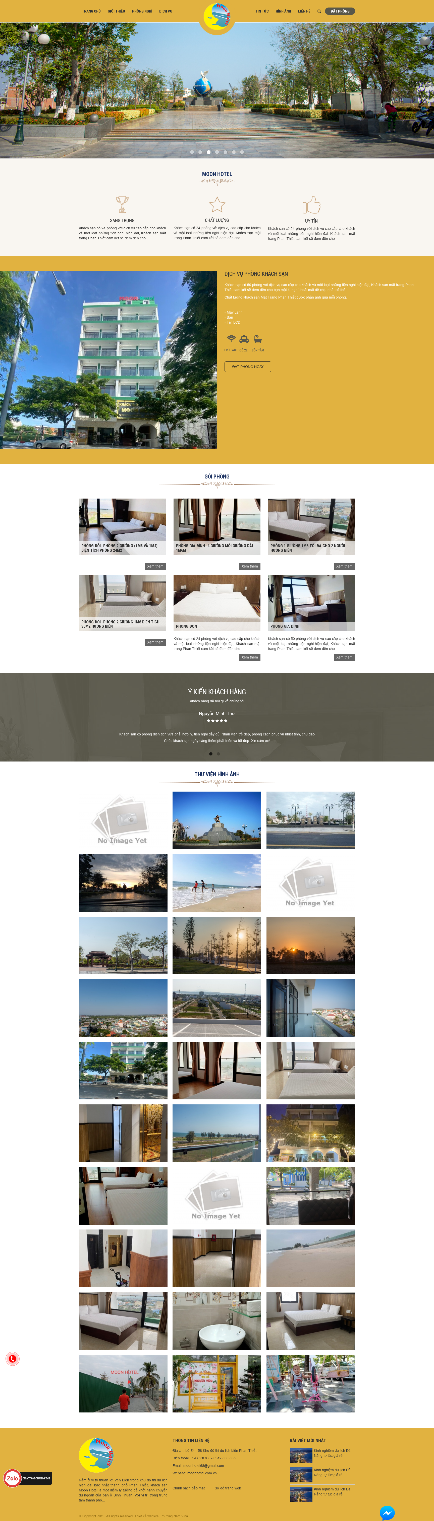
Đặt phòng (340, 11)
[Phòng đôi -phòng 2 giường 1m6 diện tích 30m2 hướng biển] (122, 603)
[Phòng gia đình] (311, 603)
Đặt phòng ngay (247, 367)
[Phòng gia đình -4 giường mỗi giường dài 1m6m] (217, 527)
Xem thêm (155, 566)
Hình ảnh (283, 11)
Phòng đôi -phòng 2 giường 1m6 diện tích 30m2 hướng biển (120, 624)
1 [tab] (210, 753)
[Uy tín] (311, 205)
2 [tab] (218, 753)
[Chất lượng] (217, 204)
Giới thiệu (116, 11)
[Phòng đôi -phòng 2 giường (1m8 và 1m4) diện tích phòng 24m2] (122, 527)
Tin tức (262, 11)
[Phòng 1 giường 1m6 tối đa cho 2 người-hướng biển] (311, 527)
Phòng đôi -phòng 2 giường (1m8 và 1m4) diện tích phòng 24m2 (119, 548)
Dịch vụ (165, 11)
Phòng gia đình (284, 626)
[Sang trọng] (122, 204)
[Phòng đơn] (217, 603)
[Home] (217, 17)
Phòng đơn (186, 626)
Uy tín (311, 221)
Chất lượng (217, 220)
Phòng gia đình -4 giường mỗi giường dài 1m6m (214, 548)
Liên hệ (304, 11)
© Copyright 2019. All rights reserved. (106, 1516)
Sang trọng (122, 220)
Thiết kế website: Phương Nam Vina (161, 1516)
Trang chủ (91, 11)
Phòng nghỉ (142, 11)
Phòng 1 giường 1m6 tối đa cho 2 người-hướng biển (308, 548)
